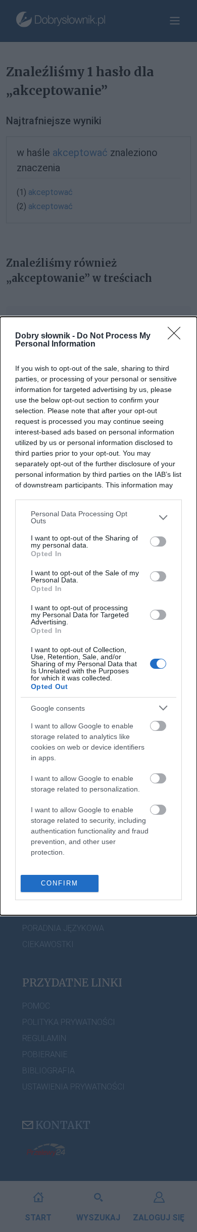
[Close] (177, 336)
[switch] (158, 541)
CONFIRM (59, 883)
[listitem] (98, 517)
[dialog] (98, 616)
